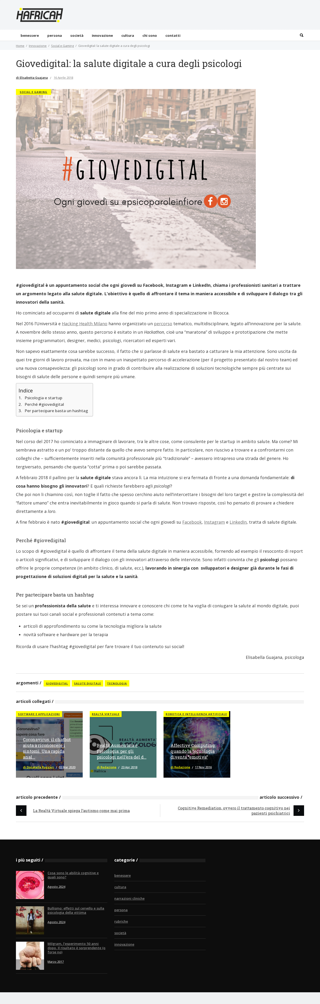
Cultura (120, 887)
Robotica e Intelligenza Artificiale (196, 714)
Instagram (214, 522)
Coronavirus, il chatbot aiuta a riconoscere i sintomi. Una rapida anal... (47, 748)
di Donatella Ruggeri (38, 767)
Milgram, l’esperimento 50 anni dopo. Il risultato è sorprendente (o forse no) (76, 947)
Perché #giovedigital (44, 404)
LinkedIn (238, 522)
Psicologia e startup (43, 397)
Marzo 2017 (56, 961)
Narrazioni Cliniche (129, 898)
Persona (121, 910)
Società (120, 933)
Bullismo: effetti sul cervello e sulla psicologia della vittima (76, 910)
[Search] (301, 35)
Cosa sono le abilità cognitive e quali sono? (73, 875)
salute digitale (87, 683)
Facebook (192, 522)
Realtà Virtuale (105, 714)
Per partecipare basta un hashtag (56, 410)
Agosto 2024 (56, 887)
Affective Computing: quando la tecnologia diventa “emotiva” (193, 751)
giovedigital (57, 683)
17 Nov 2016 (203, 767)
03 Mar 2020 (67, 767)
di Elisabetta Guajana (32, 77)
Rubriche (121, 921)
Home (20, 46)
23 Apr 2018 (129, 767)
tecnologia (117, 683)
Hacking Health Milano (84, 323)
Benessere (122, 875)
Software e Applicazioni (39, 714)
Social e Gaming (62, 46)
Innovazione (38, 46)
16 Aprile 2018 (63, 77)
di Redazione (106, 767)
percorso (163, 323)
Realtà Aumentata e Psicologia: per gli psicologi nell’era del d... (121, 751)
